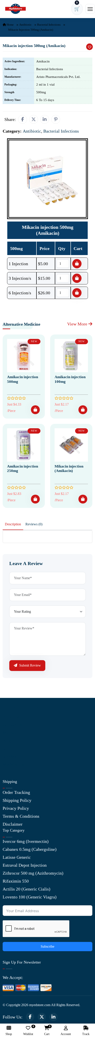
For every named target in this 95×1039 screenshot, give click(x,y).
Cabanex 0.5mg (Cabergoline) (30, 849)
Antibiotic (25, 24)
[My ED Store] (15, 9)
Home (10, 24)
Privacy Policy (16, 808)
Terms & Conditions (21, 816)
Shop (7, 748)
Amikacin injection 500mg (22, 379)
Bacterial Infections (49, 24)
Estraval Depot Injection (25, 865)
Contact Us (13, 724)
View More (77, 323)
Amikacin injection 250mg (22, 468)
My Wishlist (14, 764)
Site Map (11, 756)
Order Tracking (16, 792)
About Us (11, 716)
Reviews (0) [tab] (33, 524)
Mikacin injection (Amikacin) (69, 468)
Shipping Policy (17, 800)
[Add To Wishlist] (89, 46)
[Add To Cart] (35, 409)
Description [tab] (13, 524)
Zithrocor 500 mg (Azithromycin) (33, 873)
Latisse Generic (17, 857)
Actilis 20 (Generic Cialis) (26, 889)
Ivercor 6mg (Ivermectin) (26, 841)
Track (85, 1034)
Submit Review (29, 665)
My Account (14, 732)
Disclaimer (13, 824)
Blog (7, 740)
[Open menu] (90, 9)
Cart (46, 1031)
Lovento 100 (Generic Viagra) (30, 896)
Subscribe (47, 946)
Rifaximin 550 (16, 881)
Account (66, 1034)
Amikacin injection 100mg (70, 379)
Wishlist (28, 1031)
